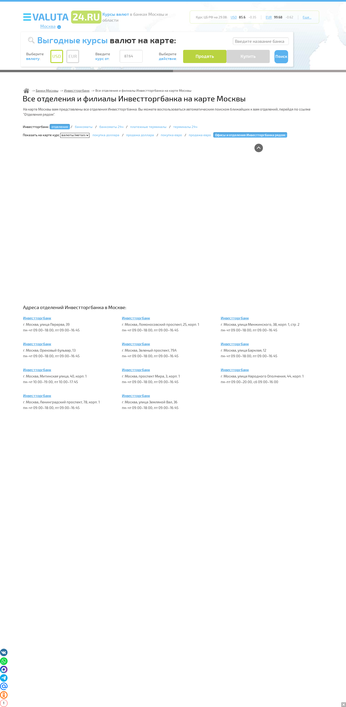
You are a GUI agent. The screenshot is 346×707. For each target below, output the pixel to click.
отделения (60, 127)
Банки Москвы (47, 91)
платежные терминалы (148, 127)
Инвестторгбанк (77, 91)
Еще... (307, 17)
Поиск (281, 56)
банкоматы (84, 127)
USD (234, 17)
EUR (269, 17)
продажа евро (200, 135)
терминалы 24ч (185, 127)
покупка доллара (106, 135)
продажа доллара (140, 135)
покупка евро (171, 135)
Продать (205, 56)
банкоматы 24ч (111, 127)
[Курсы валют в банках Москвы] (26, 90)
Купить (248, 56)
